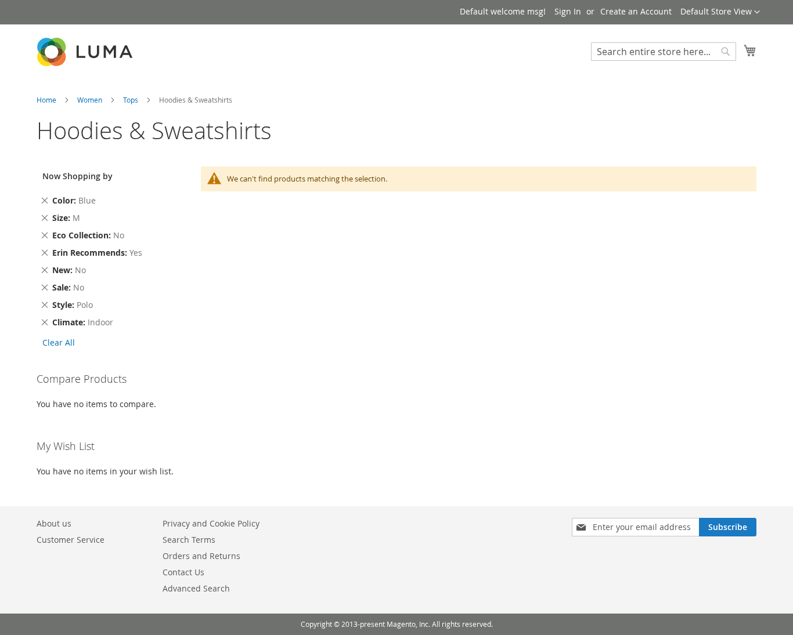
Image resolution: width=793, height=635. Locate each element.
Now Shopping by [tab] (77, 176)
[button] (720, 12)
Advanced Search (196, 588)
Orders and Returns (201, 555)
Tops (131, 99)
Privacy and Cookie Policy (211, 523)
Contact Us (183, 572)
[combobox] (663, 51)
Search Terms (189, 539)
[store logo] (86, 52)
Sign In (567, 11)
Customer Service (70, 539)
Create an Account (636, 11)
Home (47, 99)
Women (90, 99)
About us (54, 523)
